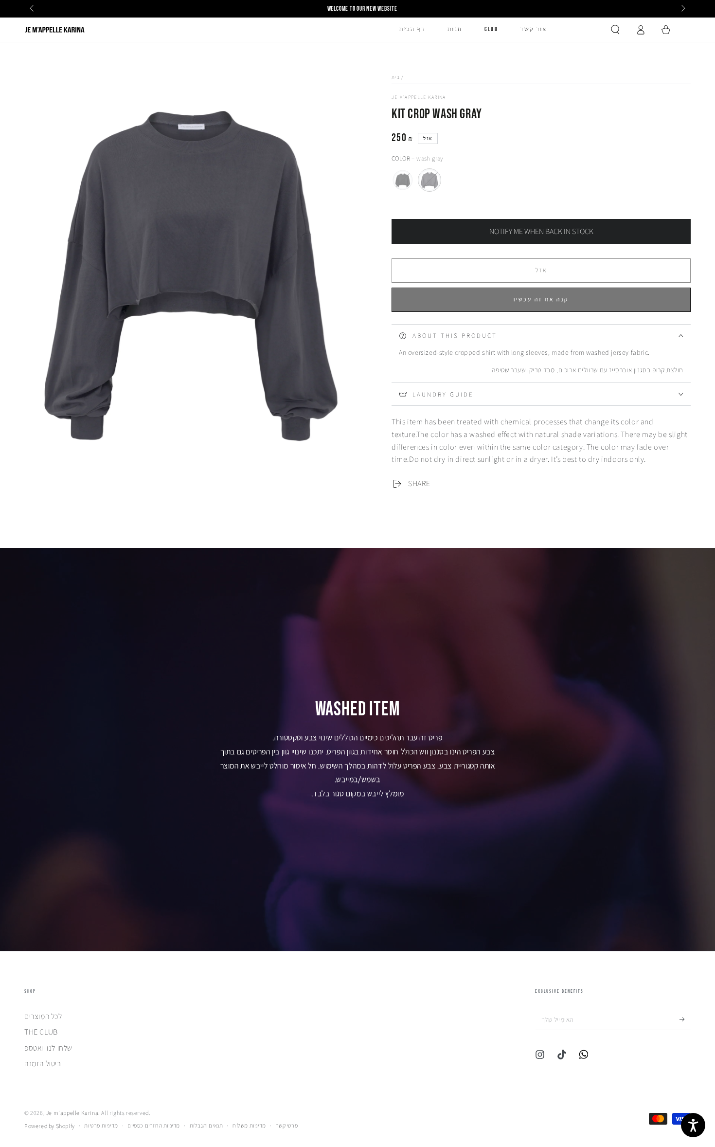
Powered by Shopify (49, 1125)
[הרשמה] (685, 1019)
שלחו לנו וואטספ (48, 1048)
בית (396, 77)
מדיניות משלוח (249, 1125)
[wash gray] (429, 180)
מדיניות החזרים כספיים (153, 1125)
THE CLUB (41, 1032)
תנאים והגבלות (206, 1125)
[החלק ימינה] (682, 9)
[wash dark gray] (403, 180)
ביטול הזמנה (42, 1063)
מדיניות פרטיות (101, 1125)
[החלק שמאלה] (32, 9)
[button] (615, 29)
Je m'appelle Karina (419, 97)
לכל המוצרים (43, 1016)
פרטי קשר (287, 1125)
